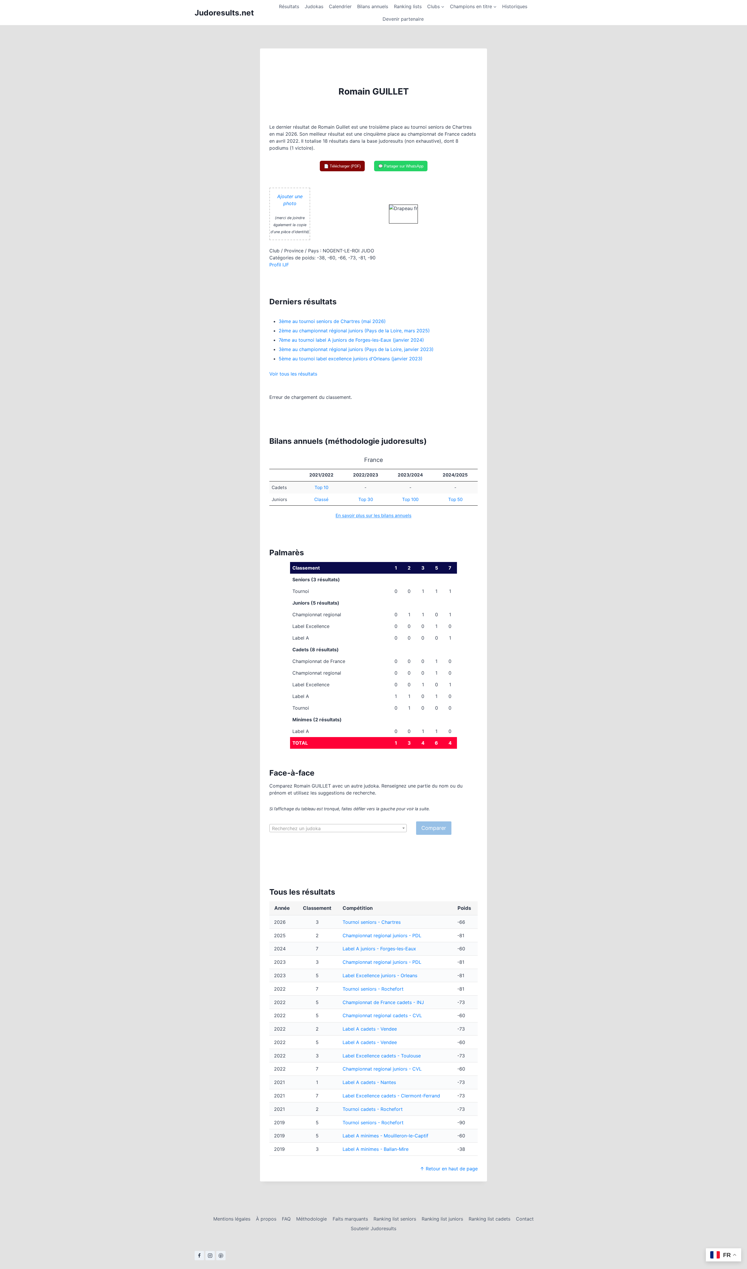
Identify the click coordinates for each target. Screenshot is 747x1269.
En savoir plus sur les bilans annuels (373, 515)
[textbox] (338, 828)
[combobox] (338, 828)
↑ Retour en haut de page (449, 1169)
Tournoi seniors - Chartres (372, 922)
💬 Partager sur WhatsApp (400, 166)
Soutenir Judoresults (373, 1228)
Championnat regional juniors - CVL (382, 1069)
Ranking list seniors (395, 1219)
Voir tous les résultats (293, 374)
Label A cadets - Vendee (370, 1029)
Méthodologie (311, 1219)
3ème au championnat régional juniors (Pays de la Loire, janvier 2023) (356, 349)
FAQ (286, 1219)
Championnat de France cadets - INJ (383, 1002)
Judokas (314, 6)
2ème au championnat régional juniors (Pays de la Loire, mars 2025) (354, 331)
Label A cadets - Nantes (369, 1082)
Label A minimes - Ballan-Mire (376, 1149)
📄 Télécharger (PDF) (342, 166)
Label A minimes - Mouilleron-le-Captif (385, 1136)
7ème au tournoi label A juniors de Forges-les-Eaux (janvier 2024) (351, 340)
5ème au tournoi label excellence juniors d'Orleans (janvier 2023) (351, 359)
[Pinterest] (221, 1255)
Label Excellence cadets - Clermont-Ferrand (391, 1096)
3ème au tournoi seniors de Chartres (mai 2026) (332, 321)
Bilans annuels (372, 6)
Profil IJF (279, 265)
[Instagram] (210, 1255)
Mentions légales (231, 1219)
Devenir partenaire (403, 19)
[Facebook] (199, 1255)
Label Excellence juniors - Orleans (380, 975)
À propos (266, 1219)
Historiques (514, 6)
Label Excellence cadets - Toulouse (382, 1056)
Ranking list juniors (442, 1219)
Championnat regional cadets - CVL (382, 1015)
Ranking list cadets (489, 1219)
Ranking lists (408, 6)
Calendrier (340, 6)
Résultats (289, 6)
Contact (525, 1219)
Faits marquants (350, 1219)
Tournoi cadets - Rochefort (373, 1109)
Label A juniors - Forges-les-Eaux (379, 949)
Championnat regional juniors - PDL (382, 935)
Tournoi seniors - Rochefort (373, 989)
